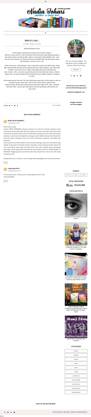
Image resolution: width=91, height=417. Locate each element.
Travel (76, 363)
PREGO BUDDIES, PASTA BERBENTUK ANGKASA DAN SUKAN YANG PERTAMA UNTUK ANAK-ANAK (76, 309)
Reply (5, 162)
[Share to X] (9, 105)
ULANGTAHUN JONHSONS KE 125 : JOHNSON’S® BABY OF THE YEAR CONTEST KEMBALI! (76, 247)
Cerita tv (76, 351)
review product (76, 388)
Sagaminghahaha (14, 168)
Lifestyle (76, 355)
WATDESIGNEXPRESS (81, 412)
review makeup (76, 380)
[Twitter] (74, 76)
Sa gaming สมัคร (9, 177)
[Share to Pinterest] (15, 105)
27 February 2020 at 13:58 (14, 170)
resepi (76, 371)
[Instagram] (77, 76)
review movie (76, 384)
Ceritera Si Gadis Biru (63, 412)
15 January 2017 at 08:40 (14, 123)
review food (76, 376)
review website (76, 392)
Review (76, 359)
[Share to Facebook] (12, 105)
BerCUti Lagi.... (32, 40)
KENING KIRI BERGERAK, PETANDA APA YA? (76, 217)
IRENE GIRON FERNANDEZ (16, 121)
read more (76, 69)
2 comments (57, 105)
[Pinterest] (80, 76)
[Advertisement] (76, 139)
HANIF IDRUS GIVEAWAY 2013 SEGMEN (76, 339)
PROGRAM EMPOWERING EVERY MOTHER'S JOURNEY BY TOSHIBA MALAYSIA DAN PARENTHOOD (76, 277)
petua (76, 367)
